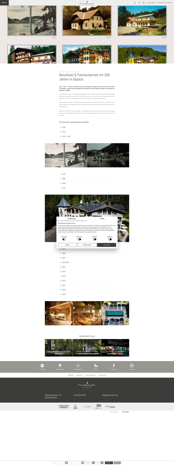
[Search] (139, 2)
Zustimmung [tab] (72, 218)
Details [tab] (102, 218)
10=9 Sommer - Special (115, 348)
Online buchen (102, 375)
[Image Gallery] (135, 2)
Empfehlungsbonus (91, 375)
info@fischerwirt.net (110, 395)
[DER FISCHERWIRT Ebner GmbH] (87, 3)
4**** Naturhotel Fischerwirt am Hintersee (87, 348)
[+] (66, 155)
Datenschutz (79, 375)
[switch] (79, 239)
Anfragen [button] (108, 463)
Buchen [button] (117, 463)
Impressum (70, 375)
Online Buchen (151, 2)
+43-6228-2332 (79, 395)
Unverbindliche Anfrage (164, 2)
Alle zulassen (106, 244)
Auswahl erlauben (87, 244)
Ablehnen (67, 244)
